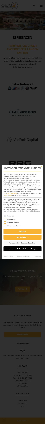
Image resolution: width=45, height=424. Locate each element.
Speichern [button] (22, 231)
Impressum (38, 256)
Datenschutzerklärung (10, 193)
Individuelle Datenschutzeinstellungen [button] (22, 249)
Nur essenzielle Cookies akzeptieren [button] (22, 243)
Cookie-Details (8, 256)
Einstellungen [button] (7, 195)
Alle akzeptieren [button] (23, 237)
